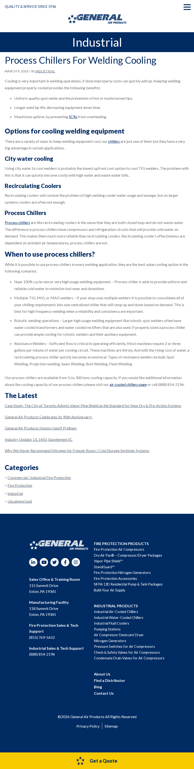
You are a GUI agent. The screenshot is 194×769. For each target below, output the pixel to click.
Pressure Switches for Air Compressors (124, 646)
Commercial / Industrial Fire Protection (39, 477)
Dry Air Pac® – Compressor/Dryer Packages (128, 555)
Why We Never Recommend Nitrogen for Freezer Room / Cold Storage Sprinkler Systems (77, 450)
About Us (102, 674)
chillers (114, 141)
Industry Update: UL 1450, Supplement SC (39, 439)
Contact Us (104, 693)
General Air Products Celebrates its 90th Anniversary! (49, 417)
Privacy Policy (88, 726)
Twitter (54, 562)
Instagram (76, 562)
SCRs (73, 116)
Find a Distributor (109, 680)
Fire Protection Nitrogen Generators (122, 573)
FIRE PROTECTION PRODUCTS (121, 543)
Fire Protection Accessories (115, 579)
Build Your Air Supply (109, 590)
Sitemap (111, 726)
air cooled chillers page (128, 384)
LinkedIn (33, 562)
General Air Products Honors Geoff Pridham (41, 428)
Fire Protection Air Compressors (119, 549)
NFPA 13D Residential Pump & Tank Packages (128, 584)
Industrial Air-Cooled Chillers (116, 612)
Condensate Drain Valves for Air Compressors (129, 658)
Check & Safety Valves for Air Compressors (127, 652)
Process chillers (17, 222)
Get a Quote (103, 761)
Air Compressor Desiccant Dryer (119, 635)
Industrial (45, 71)
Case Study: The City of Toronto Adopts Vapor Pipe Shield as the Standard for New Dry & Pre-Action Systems (93, 405)
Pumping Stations (107, 629)
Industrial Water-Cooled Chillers (118, 618)
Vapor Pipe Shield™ (108, 561)
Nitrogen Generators (110, 641)
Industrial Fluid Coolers (111, 623)
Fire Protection (20, 485)
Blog (98, 686)
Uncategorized (20, 501)
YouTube (44, 562)
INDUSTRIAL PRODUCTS (116, 606)
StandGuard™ (104, 567)
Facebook (65, 562)
